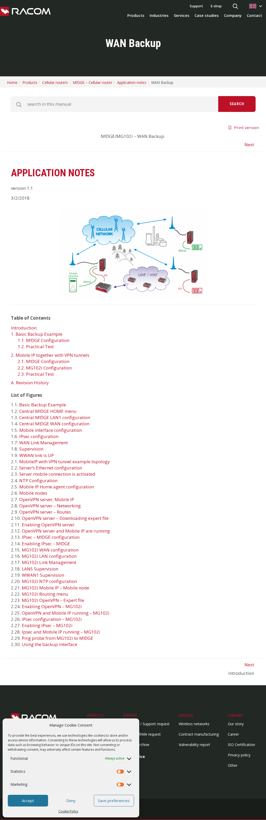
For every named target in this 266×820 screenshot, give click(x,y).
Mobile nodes (33, 493)
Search (237, 104)
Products (135, 15)
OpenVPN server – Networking (50, 506)
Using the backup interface (49, 644)
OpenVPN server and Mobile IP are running (66, 531)
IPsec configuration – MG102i (52, 619)
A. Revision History (30, 383)
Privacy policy (239, 754)
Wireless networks (194, 723)
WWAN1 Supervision (43, 575)
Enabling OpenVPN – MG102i (52, 606)
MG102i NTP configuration (49, 581)
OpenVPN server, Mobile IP (46, 499)
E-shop (216, 6)
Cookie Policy (68, 811)
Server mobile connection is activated (57, 474)
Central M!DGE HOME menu (48, 411)
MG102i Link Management (49, 562)
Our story (236, 723)
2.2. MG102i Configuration (45, 368)
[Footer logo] (37, 717)
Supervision (31, 449)
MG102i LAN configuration (49, 556)
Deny (71, 800)
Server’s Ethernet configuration (50, 468)
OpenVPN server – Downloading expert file (65, 518)
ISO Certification (241, 744)
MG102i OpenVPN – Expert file (53, 600)
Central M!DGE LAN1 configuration (54, 417)
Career (233, 734)
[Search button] (235, 6)
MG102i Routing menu (45, 594)
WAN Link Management (43, 443)
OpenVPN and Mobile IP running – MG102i (65, 613)
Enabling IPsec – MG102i (47, 625)
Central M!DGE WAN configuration (54, 424)
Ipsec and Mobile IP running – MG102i (61, 632)
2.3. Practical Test (36, 374)
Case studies (207, 15)
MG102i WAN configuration (50, 550)
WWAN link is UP (36, 455)
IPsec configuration (38, 436)
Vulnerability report (194, 744)
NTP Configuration (38, 480)
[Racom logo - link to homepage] (25, 12)
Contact (254, 15)
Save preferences (114, 800)
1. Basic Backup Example (36, 334)
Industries (159, 15)
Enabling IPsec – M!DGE (46, 544)
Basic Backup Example (42, 405)
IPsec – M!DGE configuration (50, 537)
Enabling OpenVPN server (48, 525)
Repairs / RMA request (142, 734)
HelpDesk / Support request (146, 723)
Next (249, 144)
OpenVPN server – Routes (45, 512)
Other (232, 765)
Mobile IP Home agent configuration (56, 487)
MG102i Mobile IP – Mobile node (55, 588)
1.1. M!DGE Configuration (43, 340)
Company (233, 15)
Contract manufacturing (199, 734)
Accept (28, 800)
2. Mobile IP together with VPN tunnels (50, 355)
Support (196, 6)
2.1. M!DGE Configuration (43, 361)
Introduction (24, 328)
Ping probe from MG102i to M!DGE (57, 638)
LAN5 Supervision (40, 569)
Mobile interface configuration (50, 430)
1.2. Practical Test (36, 346)
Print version (246, 127)
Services (181, 15)
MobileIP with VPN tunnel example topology (64, 462)
